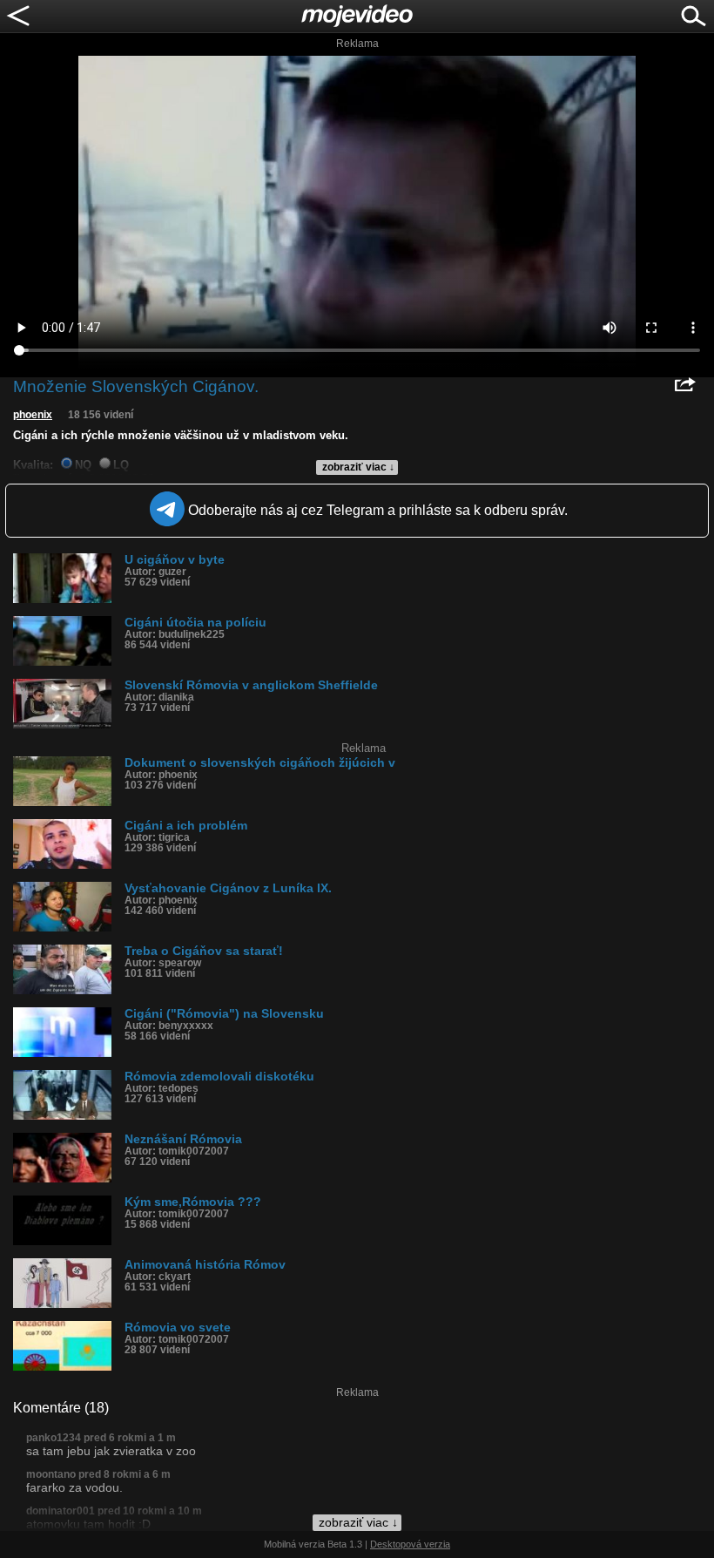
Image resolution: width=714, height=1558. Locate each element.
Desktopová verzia (410, 1544)
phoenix (32, 415)
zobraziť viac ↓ (358, 467)
